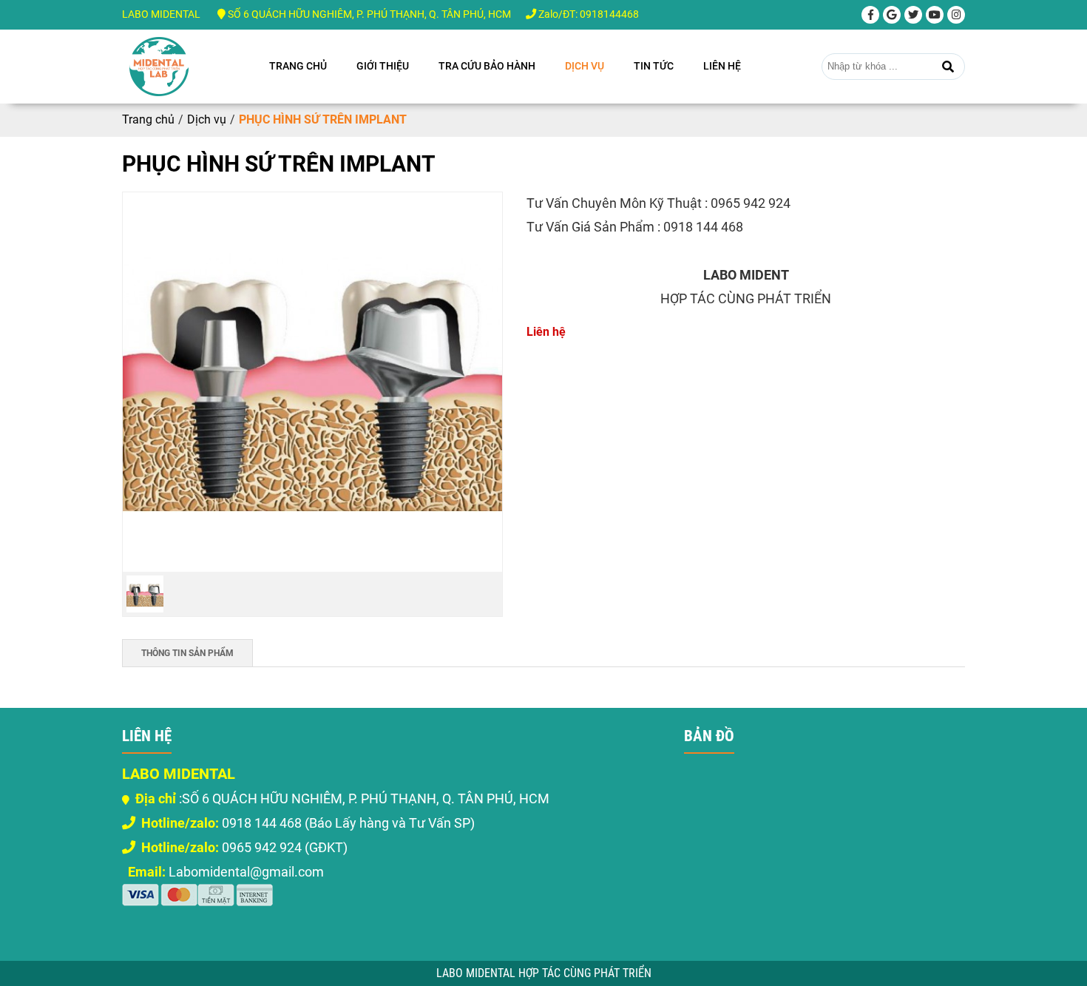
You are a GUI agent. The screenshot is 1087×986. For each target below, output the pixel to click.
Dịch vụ (584, 66)
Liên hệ (722, 66)
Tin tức (654, 66)
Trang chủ (298, 66)
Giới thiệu (382, 66)
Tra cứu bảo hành (486, 66)
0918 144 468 (221, 823)
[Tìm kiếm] (948, 66)
